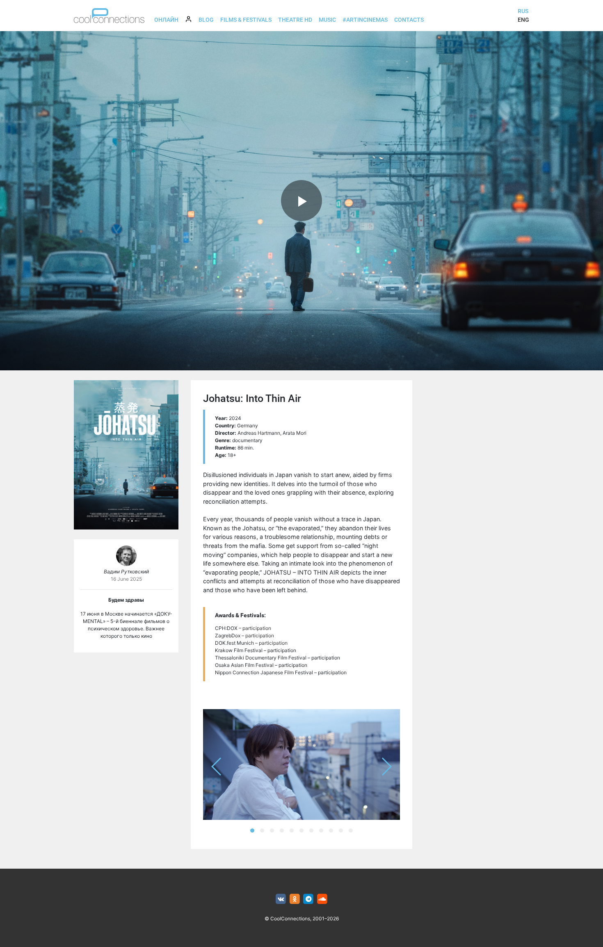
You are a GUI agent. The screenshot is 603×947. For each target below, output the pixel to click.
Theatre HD (295, 19)
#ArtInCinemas (365, 19)
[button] (252, 830)
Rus (523, 11)
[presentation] (216, 767)
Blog (206, 19)
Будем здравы (126, 600)
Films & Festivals (246, 19)
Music (327, 19)
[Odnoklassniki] (295, 899)
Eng (523, 19)
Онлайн (166, 19)
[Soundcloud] (322, 899)
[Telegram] (309, 899)
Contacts (409, 19)
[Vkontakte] (281, 899)
